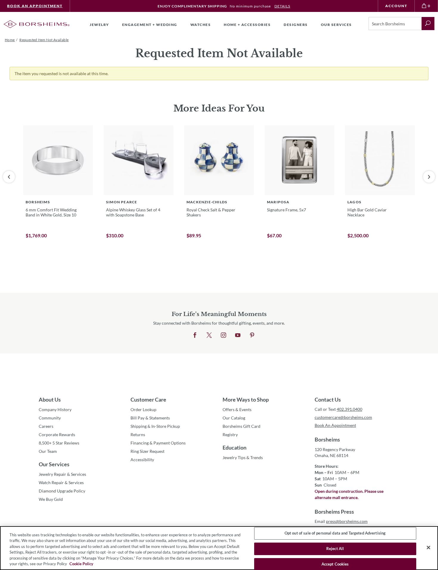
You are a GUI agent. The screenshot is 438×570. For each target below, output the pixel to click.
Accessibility (142, 459)
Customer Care (148, 399)
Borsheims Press (334, 511)
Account (396, 6)
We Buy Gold (51, 499)
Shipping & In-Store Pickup (155, 426)
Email (341, 521)
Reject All (335, 548)
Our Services (54, 464)
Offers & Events (237, 409)
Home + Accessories (247, 24)
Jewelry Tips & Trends (243, 457)
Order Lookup (143, 409)
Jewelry (99, 24)
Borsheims (327, 439)
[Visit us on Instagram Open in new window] (223, 335)
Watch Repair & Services (61, 482)
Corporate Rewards (57, 434)
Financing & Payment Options (158, 442)
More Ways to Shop (246, 399)
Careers (46, 426)
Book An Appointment (35, 6)
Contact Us (328, 399)
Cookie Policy (81, 563)
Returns (138, 434)
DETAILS (282, 6)
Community (50, 417)
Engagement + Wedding (149, 24)
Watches (200, 24)
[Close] (428, 547)
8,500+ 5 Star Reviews (59, 442)
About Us (50, 399)
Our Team (48, 451)
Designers (296, 24)
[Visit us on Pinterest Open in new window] (252, 335)
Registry (230, 434)
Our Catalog (234, 417)
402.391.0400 (349, 409)
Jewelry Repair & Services (62, 474)
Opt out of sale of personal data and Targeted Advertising (335, 533)
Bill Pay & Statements (150, 417)
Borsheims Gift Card (241, 426)
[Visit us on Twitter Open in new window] (209, 335)
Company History (55, 409)
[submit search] (428, 23)
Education (234, 447)
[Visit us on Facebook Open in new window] (195, 335)
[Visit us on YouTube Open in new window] (237, 335)
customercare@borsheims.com (343, 417)
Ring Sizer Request (147, 451)
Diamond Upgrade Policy (62, 490)
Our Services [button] (336, 24)
